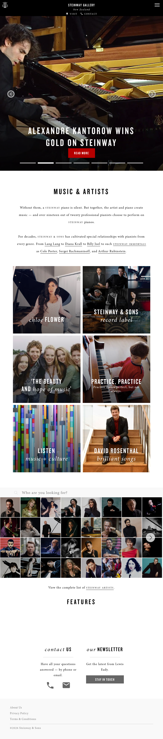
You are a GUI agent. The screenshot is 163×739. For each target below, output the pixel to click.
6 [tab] (117, 163)
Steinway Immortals (129, 244)
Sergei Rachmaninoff (74, 251)
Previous (11, 94)
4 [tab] (81, 163)
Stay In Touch (105, 679)
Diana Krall (73, 244)
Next (152, 94)
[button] (157, 5)
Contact (90, 13)
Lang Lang (52, 244)
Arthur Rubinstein (112, 251)
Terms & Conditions (23, 719)
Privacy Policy (19, 713)
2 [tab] (46, 163)
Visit (73, 13)
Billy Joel (93, 244)
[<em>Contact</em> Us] (66, 688)
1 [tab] (28, 163)
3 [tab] (64, 163)
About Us (16, 707)
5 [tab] (99, 163)
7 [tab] (135, 163)
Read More (81, 153)
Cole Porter (48, 251)
